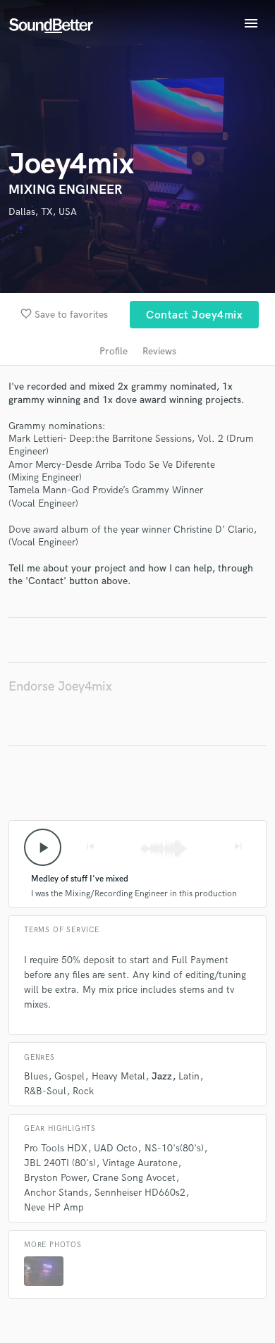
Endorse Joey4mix (60, 687)
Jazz (162, 1076)
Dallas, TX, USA (42, 212)
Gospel (69, 1076)
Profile (113, 351)
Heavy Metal (118, 1076)
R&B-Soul (45, 1091)
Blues (36, 1076)
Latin (189, 1076)
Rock (83, 1091)
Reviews (159, 351)
